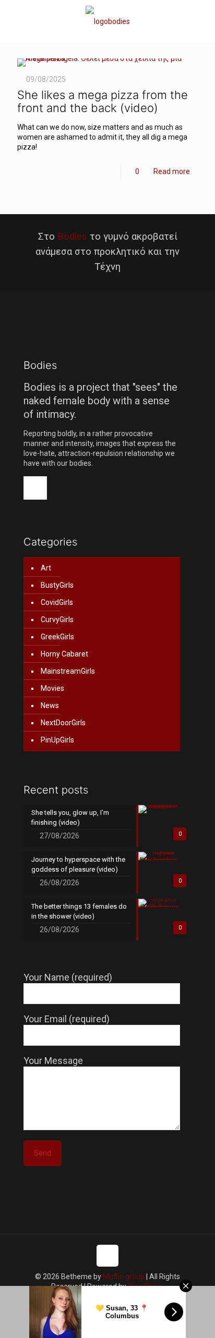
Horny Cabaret (64, 654)
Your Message (53, 1060)
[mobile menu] (201, 21)
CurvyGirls (57, 619)
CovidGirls (57, 602)
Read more (171, 171)
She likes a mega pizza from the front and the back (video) (102, 101)
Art (46, 568)
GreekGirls (57, 637)
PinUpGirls (57, 740)
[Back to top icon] (107, 1256)
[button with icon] (35, 488)
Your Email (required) (66, 1018)
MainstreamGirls (68, 671)
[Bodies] (107, 21)
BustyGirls (57, 585)
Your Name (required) (67, 977)
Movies (52, 688)
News (50, 705)
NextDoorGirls (63, 722)
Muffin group (124, 1276)
